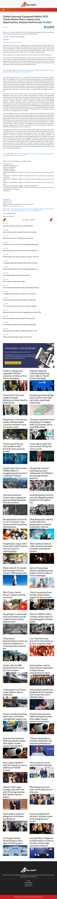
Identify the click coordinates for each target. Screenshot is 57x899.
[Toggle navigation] (3, 10)
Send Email (8, 202)
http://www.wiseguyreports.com (15, 206)
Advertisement (28, 882)
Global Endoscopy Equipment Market (12, 42)
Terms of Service (28, 885)
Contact (28, 880)
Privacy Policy (28, 884)
